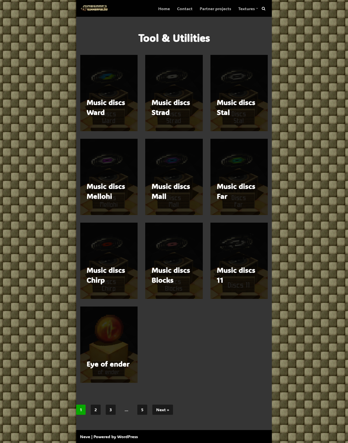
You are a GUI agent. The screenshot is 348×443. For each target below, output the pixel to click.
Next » (162, 409)
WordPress (127, 436)
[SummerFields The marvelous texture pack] (95, 8)
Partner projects (215, 8)
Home (164, 8)
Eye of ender (108, 363)
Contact (185, 8)
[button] (257, 8)
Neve (85, 436)
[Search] (263, 8)
